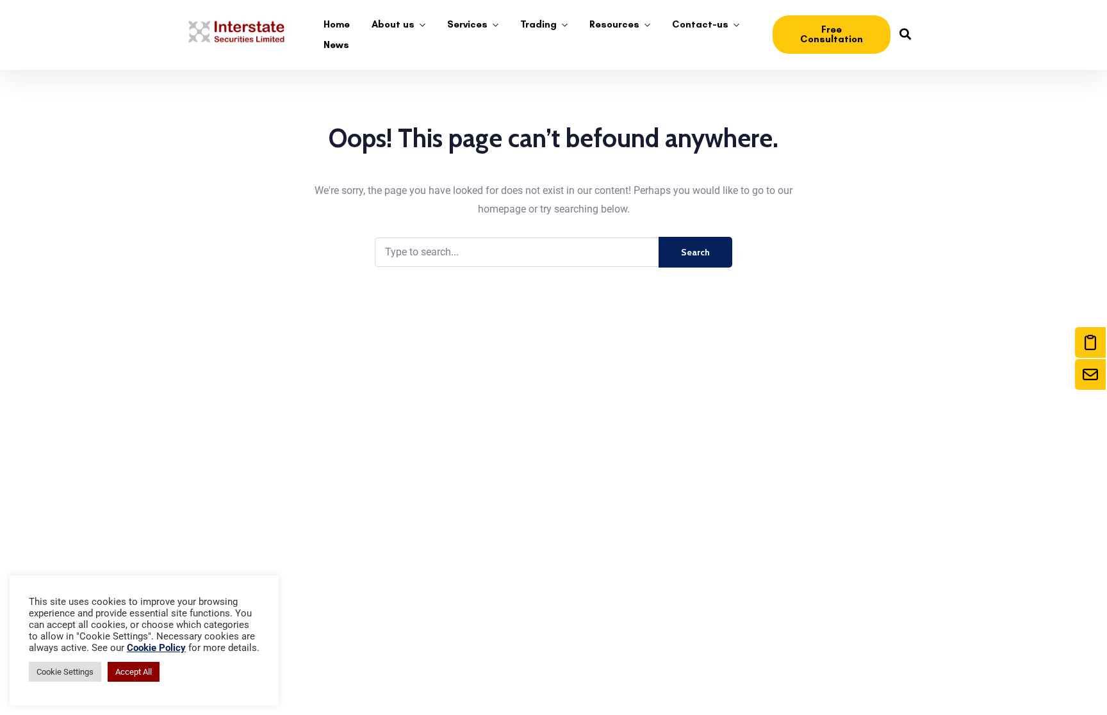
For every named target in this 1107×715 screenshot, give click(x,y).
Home (337, 24)
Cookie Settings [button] (65, 672)
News (336, 45)
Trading (538, 24)
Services (467, 24)
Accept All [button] (133, 672)
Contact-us (700, 24)
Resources (614, 24)
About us (393, 24)
